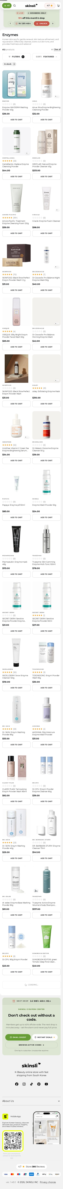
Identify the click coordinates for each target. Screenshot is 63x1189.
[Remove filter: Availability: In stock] (14, 64)
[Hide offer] (51, 23)
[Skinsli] (30, 5)
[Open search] (14, 5)
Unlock (42, 23)
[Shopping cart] (56, 5)
